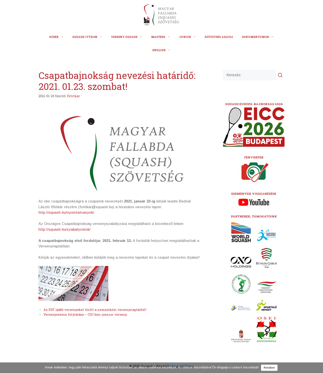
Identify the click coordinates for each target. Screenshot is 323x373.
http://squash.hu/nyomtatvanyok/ (66, 212)
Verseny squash (124, 37)
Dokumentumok (255, 37)
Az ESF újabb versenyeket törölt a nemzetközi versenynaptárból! (95, 310)
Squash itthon (84, 37)
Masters (158, 37)
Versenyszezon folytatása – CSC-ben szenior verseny (85, 314)
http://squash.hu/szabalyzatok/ (64, 229)
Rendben (269, 367)
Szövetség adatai (219, 37)
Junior (185, 37)
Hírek (54, 37)
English (159, 50)
